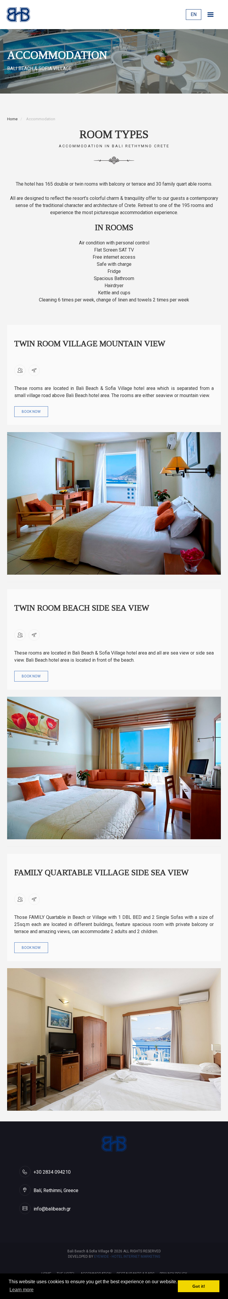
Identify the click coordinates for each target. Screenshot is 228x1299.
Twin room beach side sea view (81, 607)
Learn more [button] (22, 1289)
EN (194, 14)
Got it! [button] (198, 1286)
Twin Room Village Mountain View (89, 343)
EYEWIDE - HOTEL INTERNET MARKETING (127, 1256)
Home (12, 119)
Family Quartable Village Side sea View (101, 872)
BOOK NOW (31, 412)
